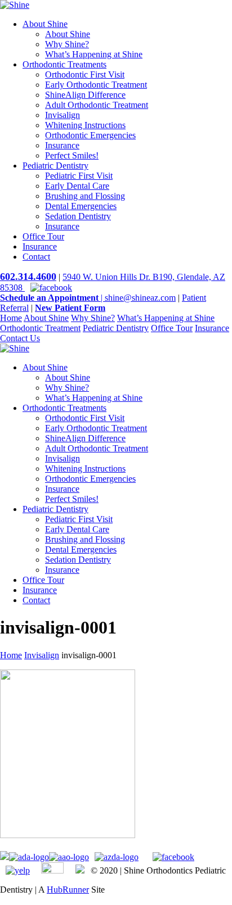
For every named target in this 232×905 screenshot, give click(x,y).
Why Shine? (67, 44)
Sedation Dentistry (78, 216)
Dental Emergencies (81, 206)
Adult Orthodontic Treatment (96, 105)
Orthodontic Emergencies (90, 135)
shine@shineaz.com (140, 297)
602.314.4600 (28, 276)
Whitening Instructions (85, 125)
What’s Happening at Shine (93, 54)
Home (11, 318)
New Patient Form (70, 308)
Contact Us (20, 338)
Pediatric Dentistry (55, 165)
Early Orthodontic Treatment (96, 84)
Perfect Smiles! (72, 155)
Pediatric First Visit (79, 175)
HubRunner (68, 889)
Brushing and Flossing (85, 196)
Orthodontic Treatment (40, 328)
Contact (36, 256)
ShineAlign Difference (85, 94)
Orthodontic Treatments (64, 64)
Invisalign (62, 115)
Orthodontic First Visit (84, 74)
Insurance (62, 145)
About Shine (45, 24)
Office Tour (43, 236)
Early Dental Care (77, 186)
